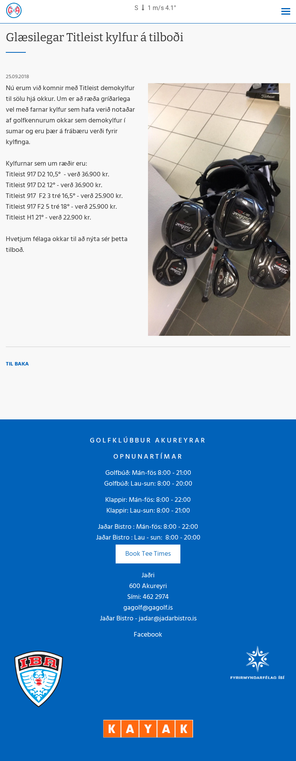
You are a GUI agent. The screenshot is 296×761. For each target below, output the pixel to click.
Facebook (148, 634)
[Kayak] (148, 728)
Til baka (17, 364)
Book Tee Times (148, 554)
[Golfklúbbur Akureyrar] (14, 11)
